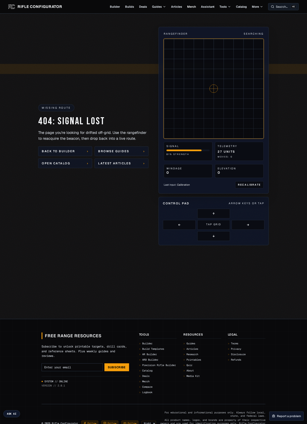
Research (190, 354)
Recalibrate (249, 184)
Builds (129, 7)
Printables (192, 359)
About (188, 370)
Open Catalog (65, 163)
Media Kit (191, 376)
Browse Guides (121, 151)
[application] (214, 88)
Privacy (234, 349)
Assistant (207, 7)
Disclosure (237, 354)
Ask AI (11, 413)
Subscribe (117, 367)
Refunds (234, 359)
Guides (157, 7)
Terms (233, 343)
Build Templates (151, 349)
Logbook (145, 392)
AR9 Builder (148, 359)
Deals (143, 7)
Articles (176, 7)
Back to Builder (65, 151)
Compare (145, 387)
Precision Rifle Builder (157, 365)
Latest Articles (121, 163)
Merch (191, 7)
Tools (223, 7)
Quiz (187, 365)
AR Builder (148, 354)
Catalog (241, 7)
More (255, 7)
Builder (115, 7)
